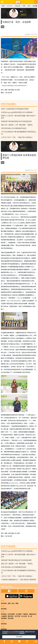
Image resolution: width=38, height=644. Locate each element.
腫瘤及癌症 (32, 614)
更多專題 (10, 618)
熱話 (13, 603)
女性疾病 (24, 616)
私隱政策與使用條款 (12, 633)
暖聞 (16, 603)
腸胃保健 (10, 616)
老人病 (30, 616)
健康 (3, 6)
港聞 (2, 27)
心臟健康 (4, 616)
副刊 (29, 6)
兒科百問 (17, 616)
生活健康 (18, 614)
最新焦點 (4, 603)
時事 (24, 6)
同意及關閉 (19, 637)
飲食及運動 (11, 614)
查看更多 (23, 15)
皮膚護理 (4, 618)
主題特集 (17, 6)
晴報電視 (9, 6)
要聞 (9, 603)
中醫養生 (25, 614)
